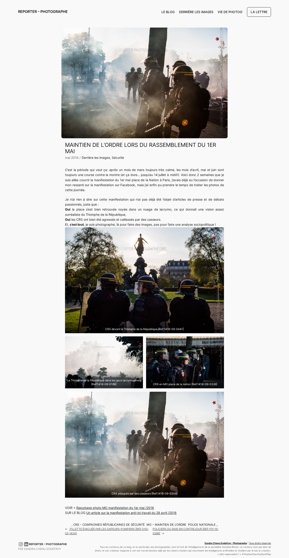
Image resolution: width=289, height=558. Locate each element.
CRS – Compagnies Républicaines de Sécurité (109, 524)
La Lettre (259, 12)
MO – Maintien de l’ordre (166, 524)
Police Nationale (202, 524)
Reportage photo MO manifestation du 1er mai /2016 (115, 508)
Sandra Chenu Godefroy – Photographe (226, 543)
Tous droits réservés (260, 543)
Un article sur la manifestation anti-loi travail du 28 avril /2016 (131, 513)
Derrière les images (96, 157)
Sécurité (118, 157)
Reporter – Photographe (43, 11)
